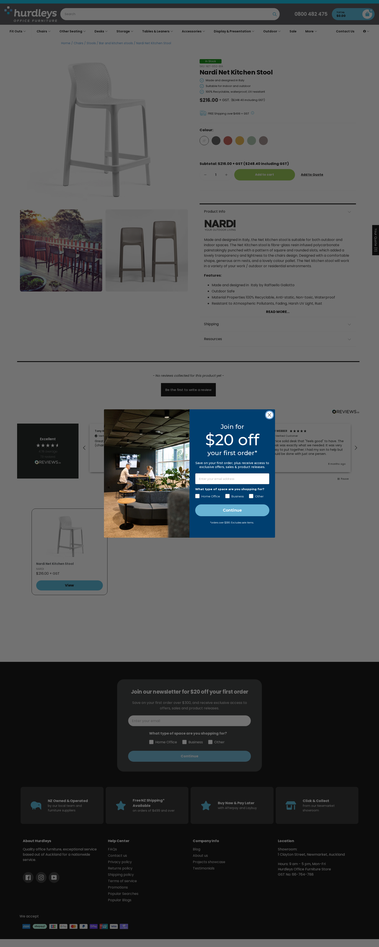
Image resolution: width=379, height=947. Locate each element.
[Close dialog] (269, 415)
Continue (232, 510)
